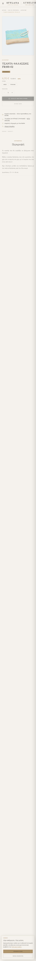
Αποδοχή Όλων (18, 951)
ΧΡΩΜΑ (4, 81)
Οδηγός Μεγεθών (10, 126)
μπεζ (5, 84)
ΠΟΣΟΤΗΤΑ (4, 88)
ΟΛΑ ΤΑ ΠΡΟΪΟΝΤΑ (13, 10)
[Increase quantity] (12, 92)
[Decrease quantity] (4, 92)
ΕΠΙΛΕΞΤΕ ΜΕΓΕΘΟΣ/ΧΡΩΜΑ (19, 98)
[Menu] (3, 3)
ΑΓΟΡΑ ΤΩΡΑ (18, 103)
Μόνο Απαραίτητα (18, 956)
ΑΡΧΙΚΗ (4, 10)
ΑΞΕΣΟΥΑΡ (24, 10)
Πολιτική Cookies (16, 947)
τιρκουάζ (12, 84)
